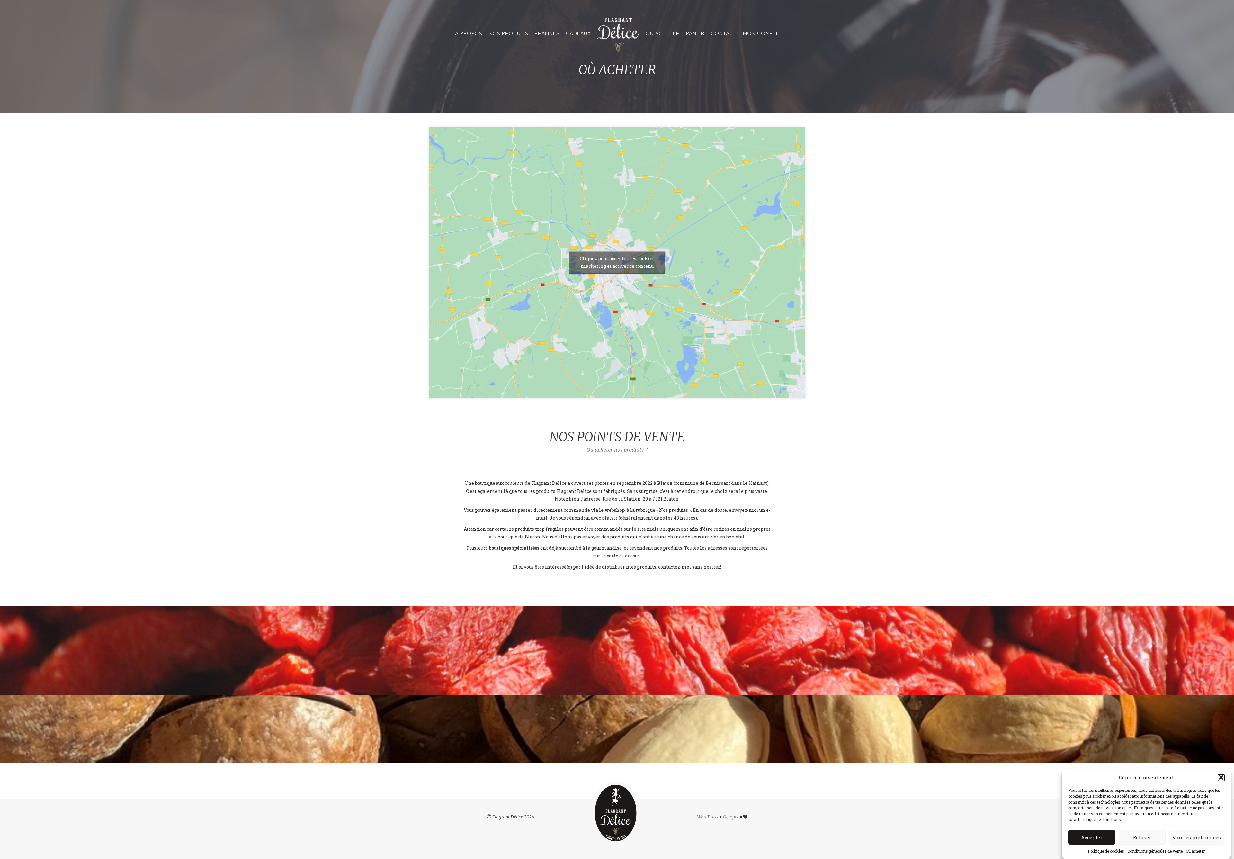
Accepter (1091, 837)
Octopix (730, 817)
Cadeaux (578, 33)
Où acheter (1195, 851)
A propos (468, 33)
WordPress (707, 817)
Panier (695, 33)
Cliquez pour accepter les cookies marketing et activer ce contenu (617, 262)
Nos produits (508, 33)
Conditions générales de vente (1155, 851)
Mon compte (761, 33)
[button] (1221, 777)
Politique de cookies (1106, 851)
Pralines (547, 33)
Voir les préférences (1196, 837)
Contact (724, 33)
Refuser (1142, 837)
